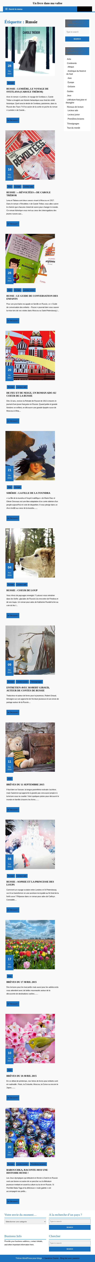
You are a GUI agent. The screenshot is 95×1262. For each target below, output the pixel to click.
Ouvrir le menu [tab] (16, 9)
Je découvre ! (13, 121)
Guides (70, 91)
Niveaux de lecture (75, 107)
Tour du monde (73, 128)
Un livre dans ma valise (47, 3)
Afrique (71, 67)
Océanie (71, 87)
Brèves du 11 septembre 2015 (25, 784)
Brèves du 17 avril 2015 (21, 982)
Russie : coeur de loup (21, 590)
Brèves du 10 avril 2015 (21, 1075)
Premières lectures (38, 1164)
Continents (72, 63)
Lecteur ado (28, 187)
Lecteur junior (29, 290)
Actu (10, 187)
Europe (11, 83)
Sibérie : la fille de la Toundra (28, 493)
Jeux (69, 95)
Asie (9, 487)
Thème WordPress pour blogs (29, 1258)
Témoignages (36, 682)
